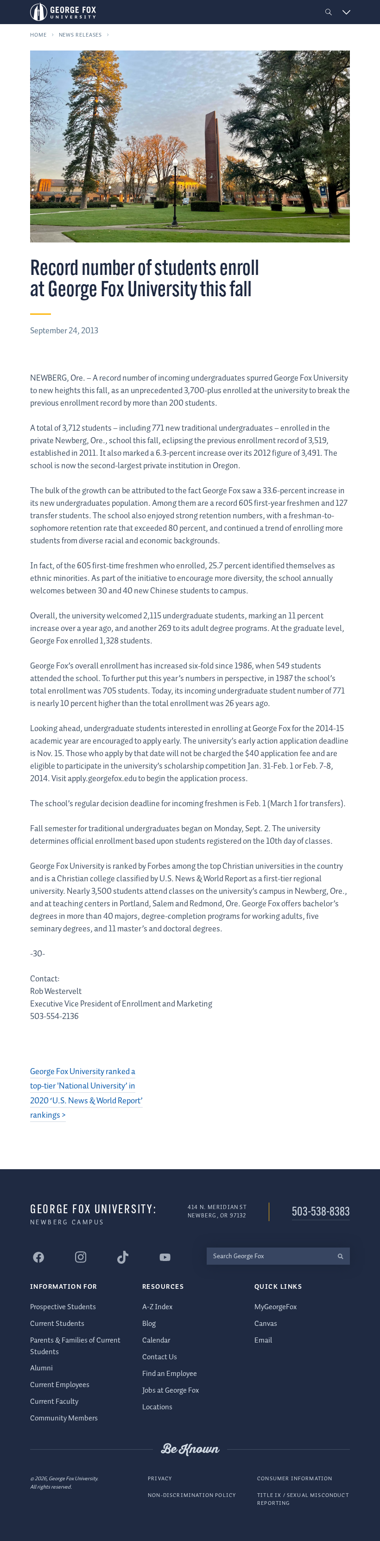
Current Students (57, 1324)
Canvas (265, 1324)
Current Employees (59, 1385)
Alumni (41, 1368)
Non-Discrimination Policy (192, 1495)
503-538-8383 (321, 1212)
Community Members (64, 1418)
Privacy (160, 1478)
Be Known (190, 1449)
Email (263, 1340)
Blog (149, 1324)
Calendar (156, 1340)
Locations (157, 1407)
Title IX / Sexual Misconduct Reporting (303, 1499)
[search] (340, 1256)
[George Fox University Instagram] (80, 1257)
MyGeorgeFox (275, 1307)
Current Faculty (54, 1401)
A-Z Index (157, 1307)
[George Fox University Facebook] (38, 1257)
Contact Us (159, 1357)
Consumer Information (294, 1478)
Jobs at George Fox (170, 1390)
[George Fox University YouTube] (165, 1257)
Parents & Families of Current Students (75, 1346)
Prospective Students (63, 1307)
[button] (328, 12)
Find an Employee (169, 1374)
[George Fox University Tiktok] (122, 1257)
